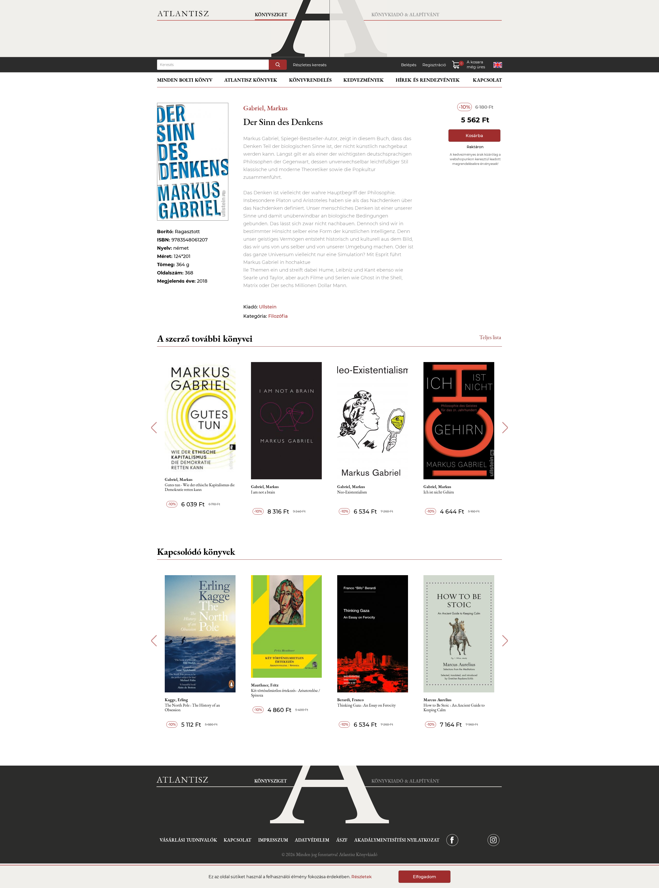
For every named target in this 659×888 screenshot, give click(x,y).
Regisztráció (434, 64)
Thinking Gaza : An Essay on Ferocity (366, 705)
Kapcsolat (487, 80)
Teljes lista (490, 337)
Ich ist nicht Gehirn (438, 492)
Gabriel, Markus (265, 107)
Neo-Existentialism (352, 492)
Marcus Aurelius (437, 700)
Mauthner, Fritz (265, 685)
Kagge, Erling (176, 700)
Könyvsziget (271, 15)
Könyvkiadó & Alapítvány (405, 15)
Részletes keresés (309, 64)
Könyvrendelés (310, 80)
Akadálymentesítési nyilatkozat (396, 840)
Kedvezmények (363, 80)
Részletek (361, 876)
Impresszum (273, 840)
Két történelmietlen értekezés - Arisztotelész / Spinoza (285, 693)
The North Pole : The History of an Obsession (192, 708)
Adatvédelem (312, 840)
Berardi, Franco (350, 700)
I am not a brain (263, 492)
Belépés (408, 64)
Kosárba (474, 135)
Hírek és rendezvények (428, 80)
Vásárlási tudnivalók (188, 840)
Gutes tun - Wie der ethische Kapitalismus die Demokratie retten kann (200, 487)
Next (505, 427)
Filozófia (278, 316)
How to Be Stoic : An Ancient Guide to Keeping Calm (454, 708)
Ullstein (267, 307)
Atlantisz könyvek (250, 80)
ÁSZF (342, 840)
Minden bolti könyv (184, 80)
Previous (153, 427)
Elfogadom (424, 876)
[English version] (497, 65)
